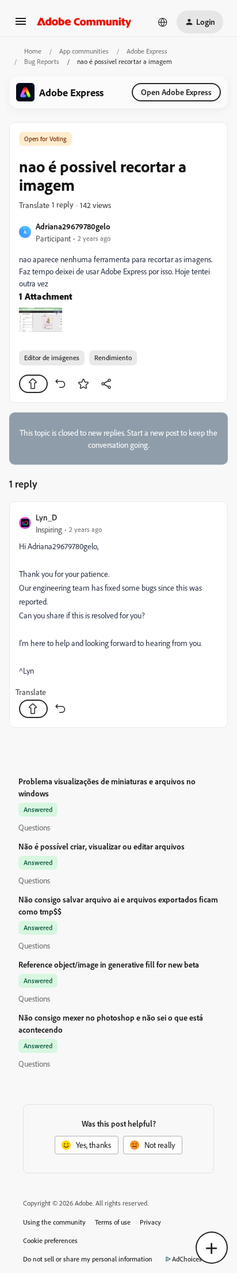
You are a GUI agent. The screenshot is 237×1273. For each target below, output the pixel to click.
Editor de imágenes (51, 357)
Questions (34, 827)
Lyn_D (46, 517)
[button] (21, 25)
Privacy (150, 1222)
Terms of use (113, 1222)
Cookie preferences (50, 1240)
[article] (118, 614)
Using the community (54, 1222)
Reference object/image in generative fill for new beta (108, 964)
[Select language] (163, 22)
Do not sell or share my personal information (87, 1259)
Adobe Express (147, 51)
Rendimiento (113, 357)
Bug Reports (41, 61)
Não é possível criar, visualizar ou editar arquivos (101, 846)
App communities (84, 51)
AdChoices (187, 1259)
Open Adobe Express (176, 92)
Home (32, 51)
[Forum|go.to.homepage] (84, 22)
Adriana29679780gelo (73, 226)
